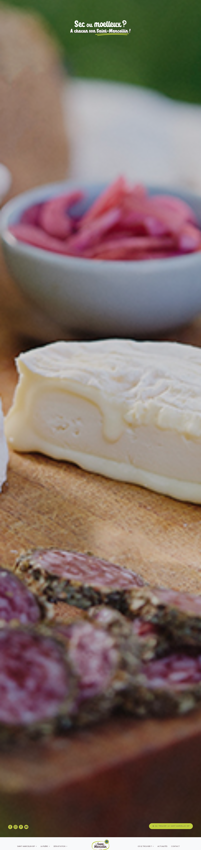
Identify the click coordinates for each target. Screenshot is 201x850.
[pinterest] (21, 827)
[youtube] (26, 827)
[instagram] (15, 827)
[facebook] (10, 827)
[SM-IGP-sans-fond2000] (100, 840)
